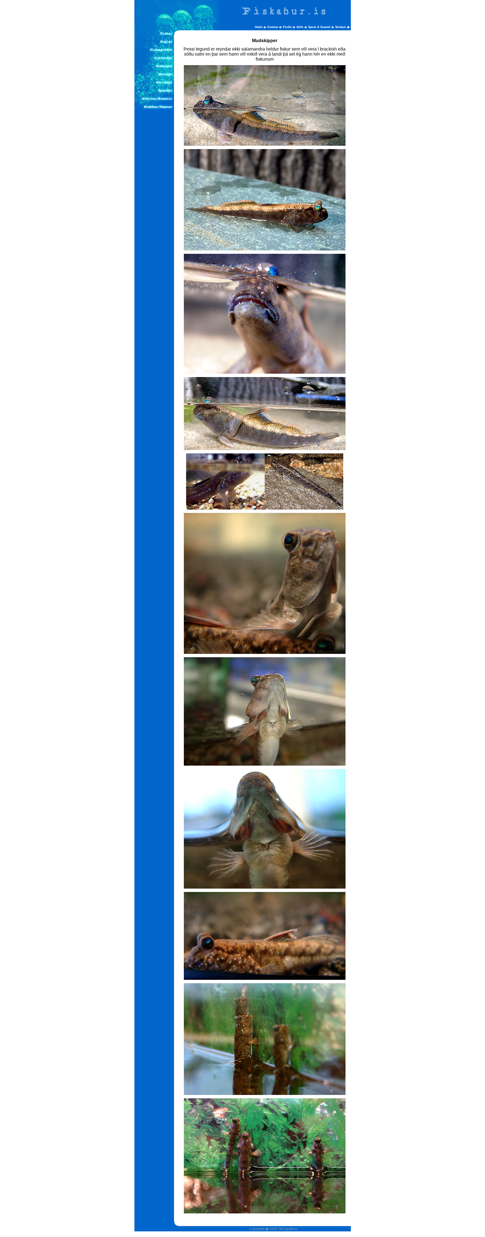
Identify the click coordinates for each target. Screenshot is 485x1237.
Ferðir (287, 27)
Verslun (342, 27)
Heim (259, 27)
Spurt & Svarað (319, 27)
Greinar (273, 27)
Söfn (300, 27)
